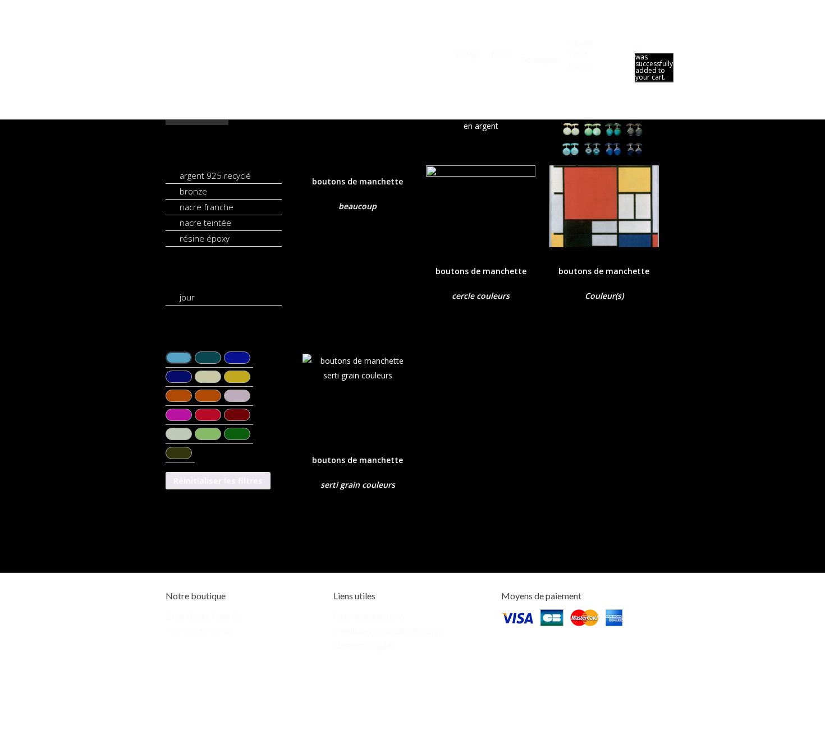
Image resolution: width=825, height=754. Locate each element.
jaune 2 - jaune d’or (237, 377)
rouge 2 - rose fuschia (179, 415)
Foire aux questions (369, 616)
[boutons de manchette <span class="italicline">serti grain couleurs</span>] (357, 395)
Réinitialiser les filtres (218, 480)
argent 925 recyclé (215, 175)
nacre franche (206, 206)
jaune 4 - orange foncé (208, 396)
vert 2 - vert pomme (208, 434)
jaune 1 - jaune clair (208, 377)
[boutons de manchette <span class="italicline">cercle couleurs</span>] (480, 161)
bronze (193, 191)
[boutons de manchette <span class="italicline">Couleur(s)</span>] (604, 161)
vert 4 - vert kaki (179, 453)
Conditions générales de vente (388, 631)
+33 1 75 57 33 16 (198, 631)
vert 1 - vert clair (179, 434)
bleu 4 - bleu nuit (179, 377)
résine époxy (205, 238)
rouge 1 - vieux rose (237, 396)
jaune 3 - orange (179, 396)
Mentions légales (364, 645)
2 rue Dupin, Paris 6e (203, 616)
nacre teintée (205, 222)
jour (187, 297)
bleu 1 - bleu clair (179, 357)
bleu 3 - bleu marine (237, 357)
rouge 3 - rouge (208, 415)
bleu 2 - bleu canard (208, 357)
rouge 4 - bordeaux (237, 415)
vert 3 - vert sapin (237, 434)
